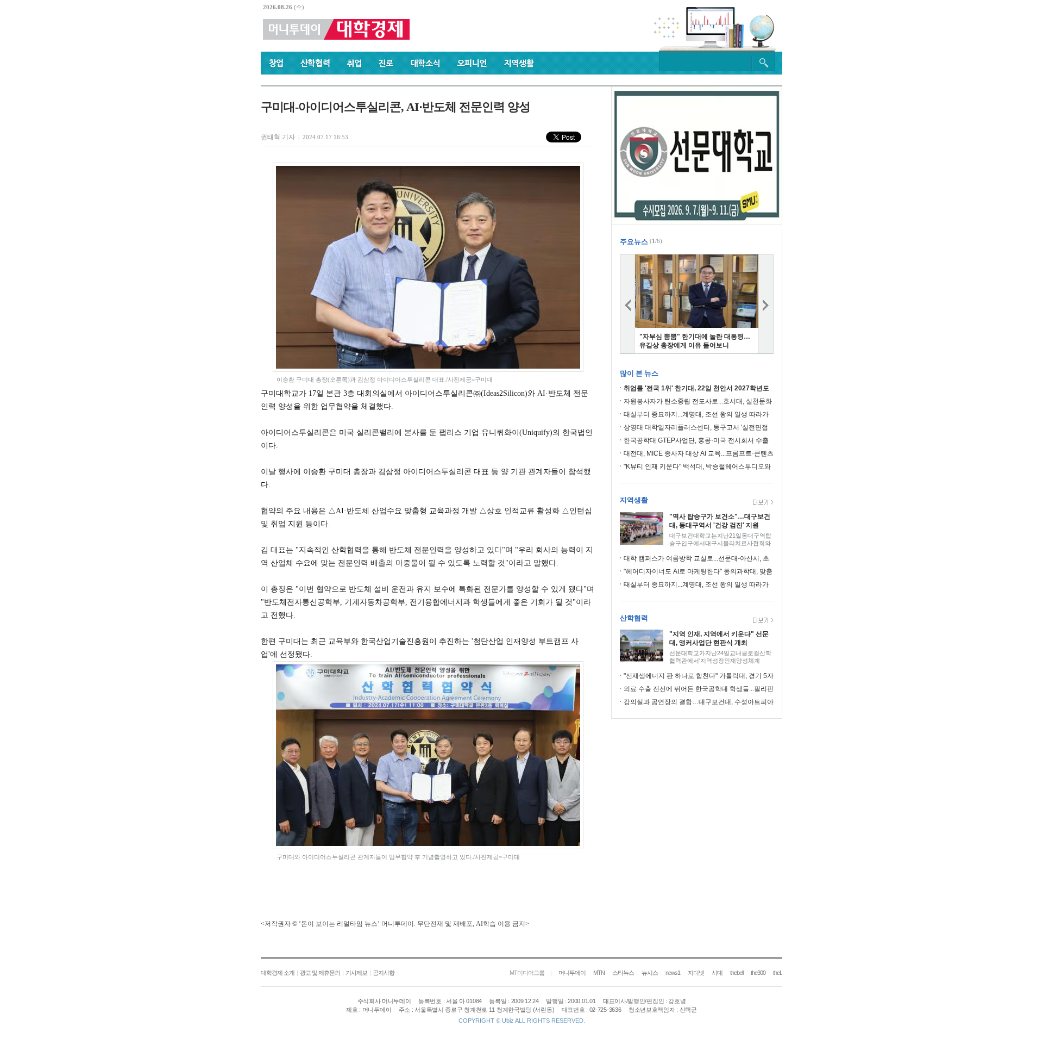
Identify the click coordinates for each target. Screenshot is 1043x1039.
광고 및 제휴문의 (320, 972)
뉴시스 (650, 972)
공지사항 (383, 972)
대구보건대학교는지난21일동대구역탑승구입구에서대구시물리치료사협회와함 (720, 543)
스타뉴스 (623, 972)
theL (777, 972)
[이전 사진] (627, 303)
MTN (599, 972)
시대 (717, 972)
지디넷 (696, 972)
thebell (736, 972)
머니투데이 (572, 972)
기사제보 (356, 972)
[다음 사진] (766, 303)
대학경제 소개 (277, 972)
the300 (758, 972)
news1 (672, 972)
